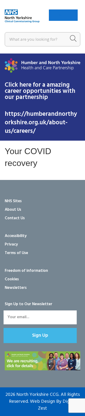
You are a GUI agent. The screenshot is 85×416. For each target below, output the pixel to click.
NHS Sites (13, 201)
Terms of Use (16, 253)
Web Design (42, 401)
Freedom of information (26, 271)
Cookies (12, 279)
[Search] (73, 39)
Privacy (11, 244)
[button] (40, 335)
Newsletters (16, 288)
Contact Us (15, 218)
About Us (13, 209)
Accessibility (16, 236)
